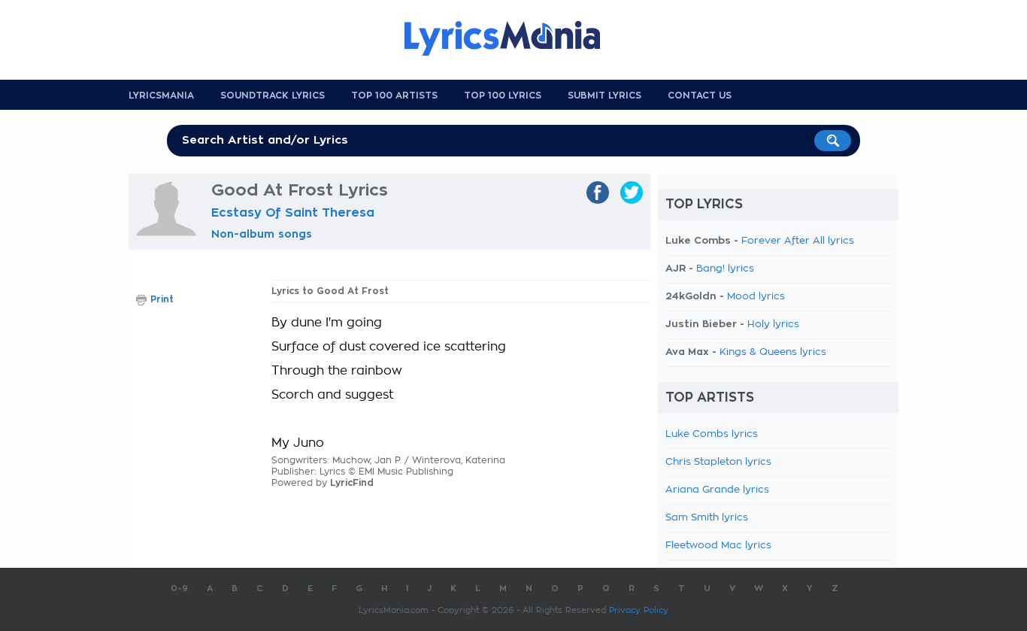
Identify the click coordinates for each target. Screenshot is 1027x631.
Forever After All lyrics (797, 241)
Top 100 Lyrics (502, 95)
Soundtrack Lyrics (272, 95)
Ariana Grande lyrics (717, 490)
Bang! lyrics (725, 269)
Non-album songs (261, 234)
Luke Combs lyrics (711, 434)
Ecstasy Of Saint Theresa (292, 213)
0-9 (179, 588)
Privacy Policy (638, 610)
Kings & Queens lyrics (773, 352)
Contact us (700, 95)
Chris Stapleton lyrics (718, 462)
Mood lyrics (756, 297)
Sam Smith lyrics (706, 518)
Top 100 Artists (394, 95)
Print (162, 299)
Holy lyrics (773, 324)
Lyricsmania (161, 95)
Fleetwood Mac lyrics (718, 546)
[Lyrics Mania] (513, 38)
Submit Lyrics (604, 95)
